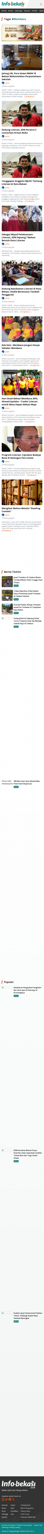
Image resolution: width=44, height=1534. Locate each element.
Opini (12, 1508)
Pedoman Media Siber (28, 1517)
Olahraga (18, 11)
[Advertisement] (22, 550)
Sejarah (27, 11)
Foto (12, 1514)
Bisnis (10, 11)
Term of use (25, 1514)
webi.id (31, 1531)
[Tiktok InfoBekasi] (6, 1499)
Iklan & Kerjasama (27, 1508)
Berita (4, 11)
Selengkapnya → (30, 96)
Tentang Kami (25, 1505)
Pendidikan (14, 1511)
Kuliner (35, 11)
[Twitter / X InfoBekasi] (13, 1499)
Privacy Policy (25, 1511)
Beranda (5, 1505)
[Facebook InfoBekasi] (10, 1499)
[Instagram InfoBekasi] (3, 1499)
